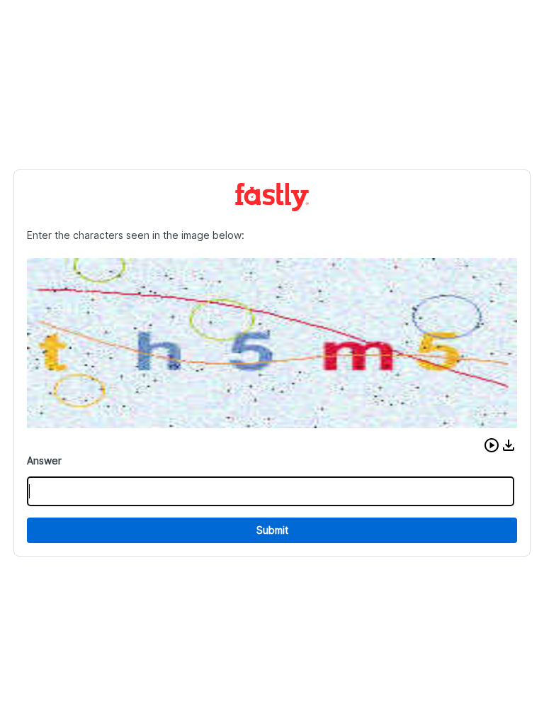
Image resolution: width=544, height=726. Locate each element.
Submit (272, 530)
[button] (491, 445)
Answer (44, 460)
